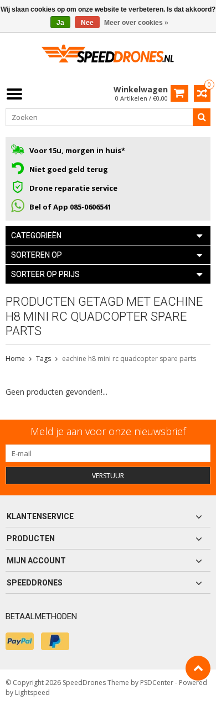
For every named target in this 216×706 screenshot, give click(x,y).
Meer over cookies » (136, 23)
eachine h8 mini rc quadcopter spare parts (129, 358)
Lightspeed (32, 692)
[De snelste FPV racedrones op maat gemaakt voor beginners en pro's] (108, 57)
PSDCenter (156, 682)
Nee (87, 23)
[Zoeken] (201, 117)
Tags (43, 358)
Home (15, 358)
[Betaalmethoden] (20, 641)
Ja (60, 23)
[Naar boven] (198, 668)
